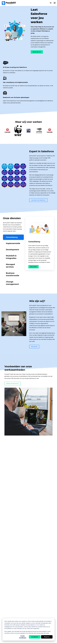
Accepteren (34, 636)
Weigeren (46, 636)
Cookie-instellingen (22, 636)
